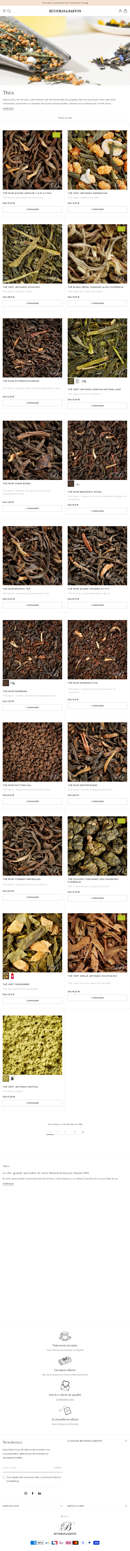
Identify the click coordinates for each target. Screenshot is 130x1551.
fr (62, 1516)
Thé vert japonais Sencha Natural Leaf (94, 389)
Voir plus (8, 108)
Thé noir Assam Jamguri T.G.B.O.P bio (27, 193)
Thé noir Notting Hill (17, 785)
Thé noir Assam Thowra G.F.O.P (88, 588)
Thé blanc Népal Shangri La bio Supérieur (96, 287)
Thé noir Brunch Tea (16, 588)
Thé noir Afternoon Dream (21, 381)
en (67, 1516)
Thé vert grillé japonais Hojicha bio (92, 976)
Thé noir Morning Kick (83, 683)
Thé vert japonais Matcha (20, 1086)
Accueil (6, 22)
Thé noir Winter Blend (83, 785)
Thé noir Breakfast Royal (85, 492)
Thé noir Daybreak (15, 691)
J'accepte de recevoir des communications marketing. (33, 1479)
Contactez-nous (65, 1399)
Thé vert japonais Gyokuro (21, 287)
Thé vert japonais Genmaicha (88, 193)
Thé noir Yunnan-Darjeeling (22, 879)
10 (75, 1132)
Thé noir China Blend (17, 483)
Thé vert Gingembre (16, 984)
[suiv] (83, 1131)
